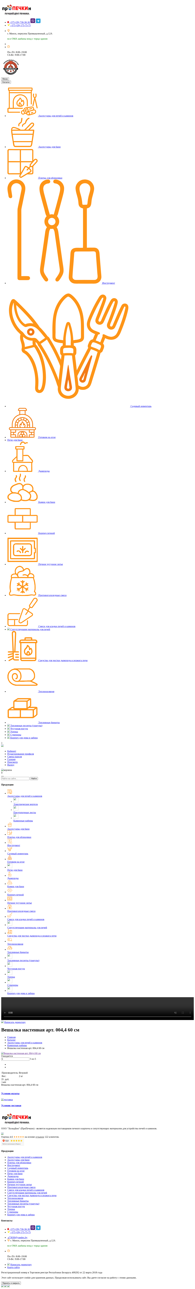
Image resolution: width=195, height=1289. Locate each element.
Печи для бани (15, 440)
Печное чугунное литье (50, 564)
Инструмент (108, 283)
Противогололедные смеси (52, 595)
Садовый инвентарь (140, 406)
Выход (10, 765)
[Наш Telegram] (2, 1286)
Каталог (6, 82)
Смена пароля (14, 756)
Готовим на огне (47, 437)
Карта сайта (13, 1267)
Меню (5, 79)
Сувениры (15, 734)
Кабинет (11, 751)
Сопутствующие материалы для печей (30, 629)
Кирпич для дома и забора (24, 737)
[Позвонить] (8, 1286)
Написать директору (15, 1022)
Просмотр (12, 762)
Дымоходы (44, 471)
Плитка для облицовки (50, 178)
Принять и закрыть (11, 1283)
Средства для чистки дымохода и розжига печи (63, 660)
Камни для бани (46, 502)
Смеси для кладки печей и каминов (56, 626)
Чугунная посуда (19, 728)
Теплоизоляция (46, 691)
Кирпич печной (46, 533)
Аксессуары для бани (49, 147)
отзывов (39, 1137)
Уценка (14, 731)
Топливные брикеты (49, 722)
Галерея (11, 759)
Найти (34, 778)
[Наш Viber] (5, 1286)
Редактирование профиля (20, 754)
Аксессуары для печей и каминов (55, 115)
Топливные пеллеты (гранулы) (26, 725)
